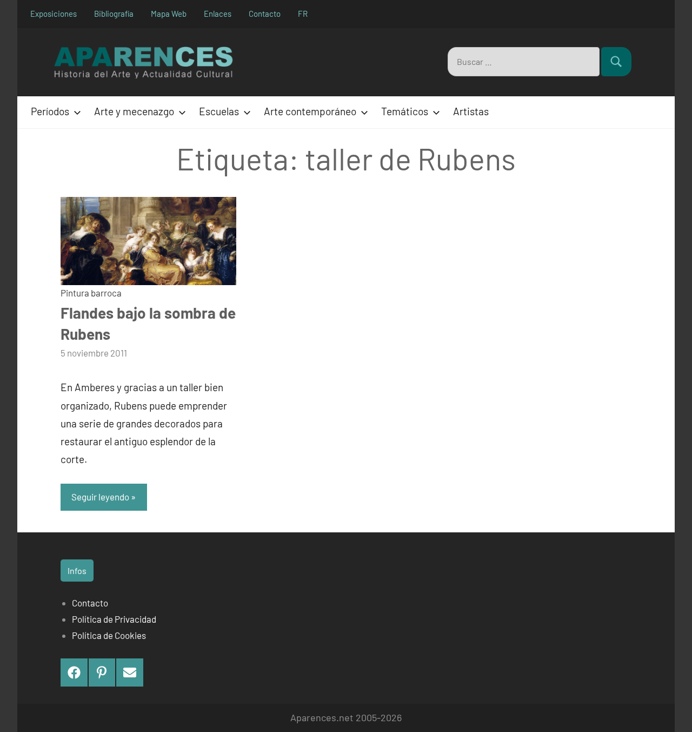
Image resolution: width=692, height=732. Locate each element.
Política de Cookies (109, 635)
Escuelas (219, 111)
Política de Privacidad (114, 619)
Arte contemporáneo (310, 111)
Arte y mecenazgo (134, 111)
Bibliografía (114, 13)
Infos (77, 570)
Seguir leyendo (100, 496)
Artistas (471, 111)
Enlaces (217, 13)
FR (303, 13)
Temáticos (404, 111)
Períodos (50, 111)
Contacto (265, 13)
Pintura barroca (91, 292)
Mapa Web (169, 13)
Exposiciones (53, 13)
